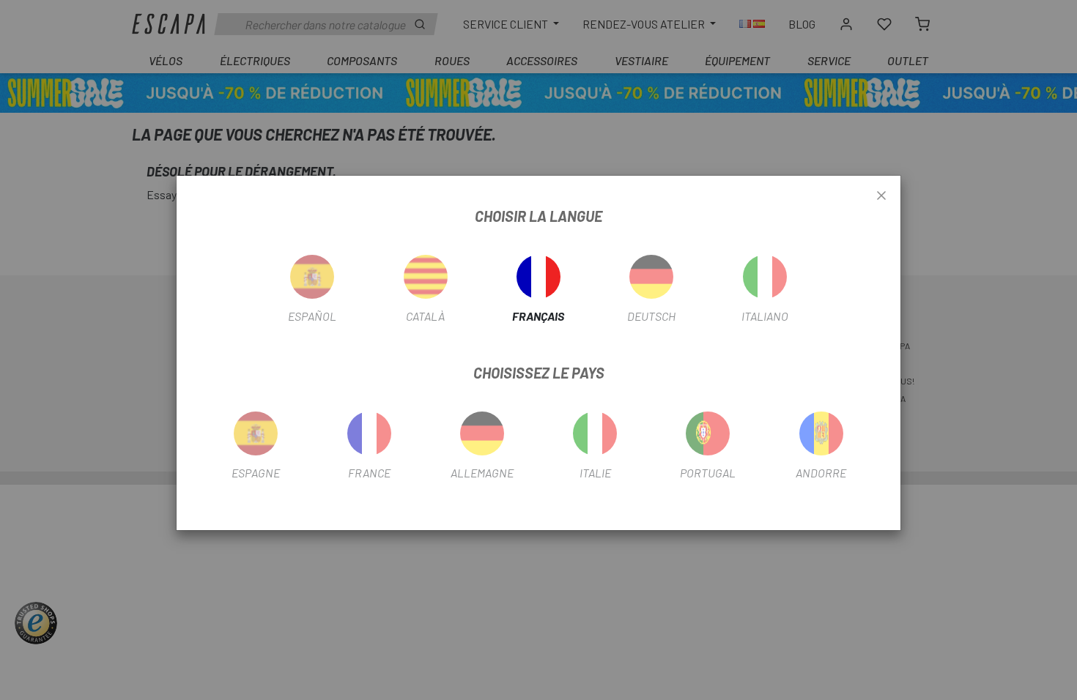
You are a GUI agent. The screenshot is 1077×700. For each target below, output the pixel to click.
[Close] (881, 196)
